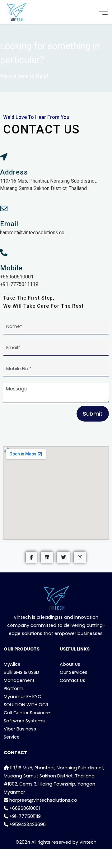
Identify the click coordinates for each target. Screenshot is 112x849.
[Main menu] (102, 12)
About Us (70, 664)
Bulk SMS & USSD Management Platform (21, 680)
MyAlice (12, 664)
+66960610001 (24, 808)
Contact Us (72, 680)
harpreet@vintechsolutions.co (42, 800)
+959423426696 (27, 824)
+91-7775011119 (24, 816)
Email (9, 224)
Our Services (73, 672)
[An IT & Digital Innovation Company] (16, 12)
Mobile (11, 268)
